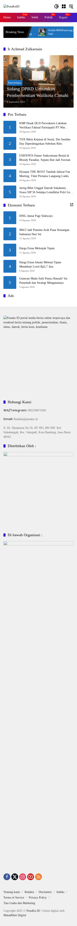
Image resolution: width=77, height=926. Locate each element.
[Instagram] (22, 876)
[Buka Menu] (63, 6)
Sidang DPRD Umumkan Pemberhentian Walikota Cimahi (37, 92)
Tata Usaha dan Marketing (19, 903)
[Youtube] (30, 876)
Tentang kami (11, 892)
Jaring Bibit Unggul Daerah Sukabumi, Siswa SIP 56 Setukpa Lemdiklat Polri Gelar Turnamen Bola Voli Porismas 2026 (46, 190)
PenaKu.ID (33, 910)
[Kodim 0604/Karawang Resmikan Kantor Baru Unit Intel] (34, 32)
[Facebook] (6, 876)
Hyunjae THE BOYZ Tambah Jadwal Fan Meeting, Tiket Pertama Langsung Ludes (44, 174)
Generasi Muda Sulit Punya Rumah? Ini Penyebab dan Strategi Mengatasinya (43, 280)
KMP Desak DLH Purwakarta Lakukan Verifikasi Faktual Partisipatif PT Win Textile (43, 126)
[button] (56, 6)
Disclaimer (45, 892)
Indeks (60, 892)
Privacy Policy (38, 897)
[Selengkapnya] (72, 205)
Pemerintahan (14, 82)
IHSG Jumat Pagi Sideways (36, 215)
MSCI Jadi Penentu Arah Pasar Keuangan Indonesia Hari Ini (44, 232)
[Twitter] (14, 876)
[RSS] (38, 876)
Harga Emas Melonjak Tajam (37, 248)
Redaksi (29, 892)
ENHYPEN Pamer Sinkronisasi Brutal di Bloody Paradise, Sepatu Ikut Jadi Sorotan (44, 157)
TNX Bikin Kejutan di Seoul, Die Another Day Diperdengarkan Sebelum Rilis (45, 141)
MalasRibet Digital (14, 915)
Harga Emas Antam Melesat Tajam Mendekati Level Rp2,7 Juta (40, 264)
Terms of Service (13, 897)
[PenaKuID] (11, 6)
